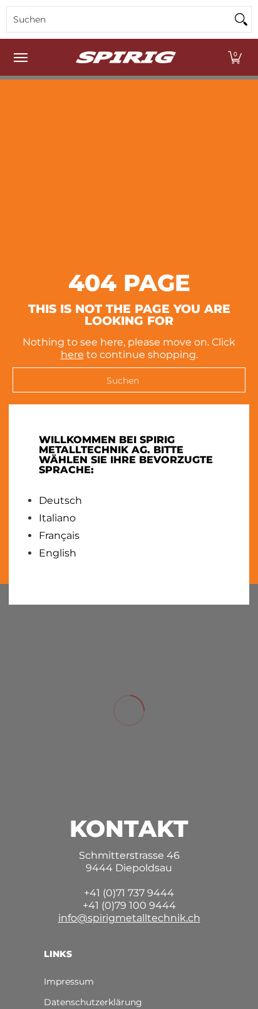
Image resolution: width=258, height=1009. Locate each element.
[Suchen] (241, 19)
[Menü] (20, 57)
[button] (234, 57)
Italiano (57, 518)
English (57, 553)
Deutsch (60, 500)
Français (59, 535)
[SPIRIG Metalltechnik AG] (126, 57)
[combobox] (119, 19)
